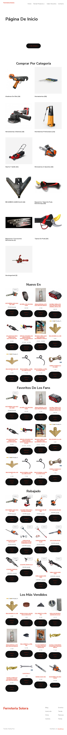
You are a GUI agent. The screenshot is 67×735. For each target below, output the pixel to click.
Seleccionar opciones (26, 348)
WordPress (61, 729)
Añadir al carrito (12, 312)
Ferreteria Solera (8, 3)
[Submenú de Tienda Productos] (44, 3)
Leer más (55, 685)
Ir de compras (33, 46)
